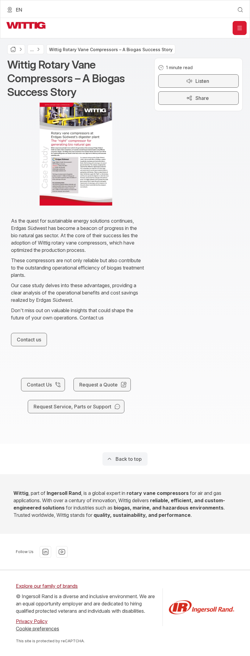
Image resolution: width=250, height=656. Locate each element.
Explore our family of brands (47, 586)
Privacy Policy (32, 621)
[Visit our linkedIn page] (45, 552)
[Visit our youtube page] (62, 552)
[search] (240, 10)
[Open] (240, 28)
